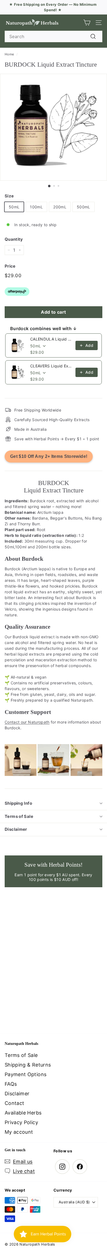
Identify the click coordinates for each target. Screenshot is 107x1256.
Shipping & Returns (28, 1065)
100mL (36, 207)
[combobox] (53, 36)
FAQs (11, 1084)
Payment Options (25, 1074)
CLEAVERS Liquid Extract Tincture (51, 366)
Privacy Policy (21, 1122)
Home (9, 54)
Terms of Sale (19, 816)
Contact (14, 1103)
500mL (83, 207)
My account (19, 1132)
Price (10, 266)
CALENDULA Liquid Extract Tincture (51, 339)
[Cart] (86, 23)
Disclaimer (16, 829)
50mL (14, 207)
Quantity (14, 239)
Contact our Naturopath (27, 722)
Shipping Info (18, 803)
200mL (59, 207)
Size (9, 196)
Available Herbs (23, 1113)
